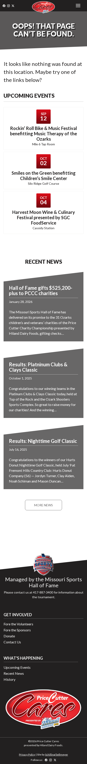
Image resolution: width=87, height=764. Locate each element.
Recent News (14, 673)
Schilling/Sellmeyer (56, 754)
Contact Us (12, 642)
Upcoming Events (17, 667)
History (9, 679)
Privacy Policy (27, 754)
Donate (9, 636)
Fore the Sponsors (17, 630)
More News (43, 505)
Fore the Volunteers (18, 624)
